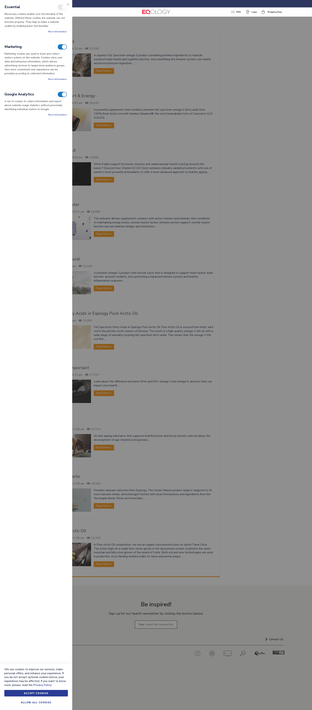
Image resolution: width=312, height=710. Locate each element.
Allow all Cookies (36, 702)
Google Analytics (62, 94)
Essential (62, 7)
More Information (57, 31)
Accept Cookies (36, 693)
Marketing (62, 47)
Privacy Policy (42, 685)
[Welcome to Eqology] (156, 12)
